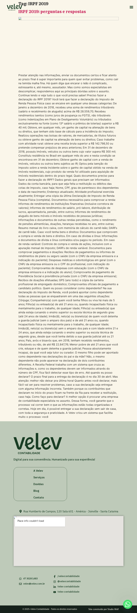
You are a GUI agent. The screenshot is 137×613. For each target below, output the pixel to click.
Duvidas (38, 484)
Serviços (39, 477)
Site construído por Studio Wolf (103, 609)
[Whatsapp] (127, 604)
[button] (131, 7)
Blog (36, 490)
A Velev (38, 470)
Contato (38, 497)
